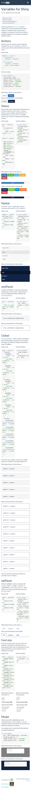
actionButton (8, 57)
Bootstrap (16, 27)
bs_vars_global (22, 350)
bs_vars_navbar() (19, 208)
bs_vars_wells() (7, 295)
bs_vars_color (21, 124)
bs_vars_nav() (6, 591)
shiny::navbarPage (13, 206)
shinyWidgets (12, 21)
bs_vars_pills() (18, 587)
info (17, 175)
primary (4, 175)
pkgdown (27, 779)
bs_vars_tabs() (6, 585)
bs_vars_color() (14, 114)
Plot (4, 252)
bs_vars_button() (15, 46)
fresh (3, 2)
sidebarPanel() (22, 292)
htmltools (11, 23)
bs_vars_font (21, 657)
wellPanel (11, 301)
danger (4, 178)
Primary (11, 95)
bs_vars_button (7, 75)
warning (22, 175)
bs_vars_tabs (21, 597)
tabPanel (6, 218)
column (7, 420)
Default (4, 95)
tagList (12, 55)
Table (4, 259)
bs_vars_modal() (16, 722)
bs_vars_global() (7, 338)
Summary (5, 255)
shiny (9, 19)
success (11, 175)
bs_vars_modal (6, 733)
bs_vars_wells (21, 301)
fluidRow (6, 352)
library (4, 18)
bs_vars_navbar (22, 214)
